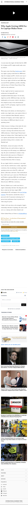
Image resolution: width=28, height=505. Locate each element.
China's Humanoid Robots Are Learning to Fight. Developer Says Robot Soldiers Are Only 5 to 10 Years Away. (14, 439)
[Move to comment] (18, 37)
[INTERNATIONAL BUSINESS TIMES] (14, 2)
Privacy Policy (15, 231)
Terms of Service (7, 231)
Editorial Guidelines (20, 249)
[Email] (15, 37)
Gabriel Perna (5, 32)
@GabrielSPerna (22, 213)
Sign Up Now (7, 339)
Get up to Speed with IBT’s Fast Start (19, 337)
